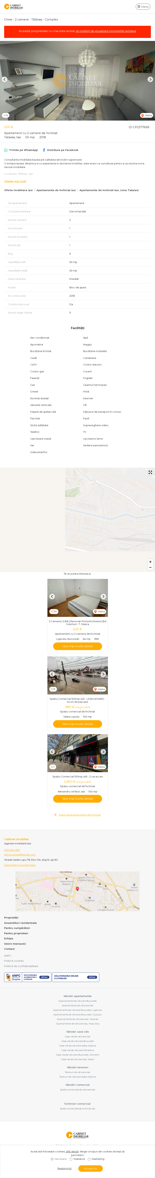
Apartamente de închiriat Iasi (56, 190)
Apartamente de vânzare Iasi (77, 1005)
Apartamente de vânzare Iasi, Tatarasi (77, 1019)
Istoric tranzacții (15, 943)
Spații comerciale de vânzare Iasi (77, 1089)
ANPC (7, 955)
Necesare (61, 1158)
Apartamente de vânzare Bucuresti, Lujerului (77, 1010)
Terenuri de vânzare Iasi (77, 1072)
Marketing (98, 1158)
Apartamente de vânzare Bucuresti (77, 1000)
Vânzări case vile (77, 1031)
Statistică (79, 1158)
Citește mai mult (15, 181)
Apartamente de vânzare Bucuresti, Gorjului (77, 1014)
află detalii (72, 1151)
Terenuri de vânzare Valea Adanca (77, 1076)
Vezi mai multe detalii (77, 646)
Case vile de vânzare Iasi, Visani (77, 1059)
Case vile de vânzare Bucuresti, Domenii (77, 1054)
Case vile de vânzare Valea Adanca (77, 1045)
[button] (4, 79)
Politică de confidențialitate (21, 966)
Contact (9, 948)
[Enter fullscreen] (150, 472)
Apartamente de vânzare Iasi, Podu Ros (77, 1023)
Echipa (8, 938)
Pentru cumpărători (17, 927)
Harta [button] (148, 115)
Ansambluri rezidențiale (20, 922)
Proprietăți (11, 917)
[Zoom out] (150, 567)
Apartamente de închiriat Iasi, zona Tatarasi (109, 190)
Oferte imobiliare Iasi (18, 190)
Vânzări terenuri (77, 1067)
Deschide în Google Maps (20, 865)
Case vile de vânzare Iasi (77, 1036)
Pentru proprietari (16, 933)
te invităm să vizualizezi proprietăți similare (106, 31)
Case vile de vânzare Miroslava (77, 1050)
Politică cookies (14, 960)
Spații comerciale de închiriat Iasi (77, 1108)
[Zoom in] (150, 562)
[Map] (77, 520)
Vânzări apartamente (78, 996)
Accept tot (90, 1168)
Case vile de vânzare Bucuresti (77, 1041)
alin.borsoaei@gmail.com (20, 854)
